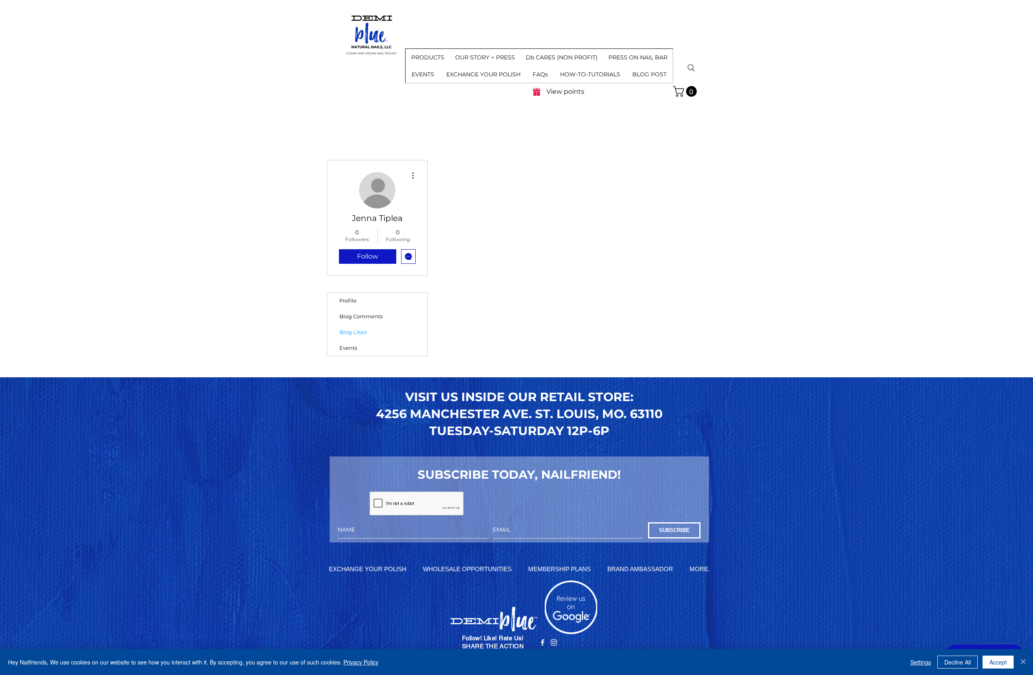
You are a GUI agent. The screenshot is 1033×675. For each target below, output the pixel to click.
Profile (348, 300)
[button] (428, 57)
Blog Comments (361, 316)
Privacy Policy (360, 662)
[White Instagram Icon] (554, 642)
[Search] (691, 68)
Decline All (957, 662)
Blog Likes (353, 332)
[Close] (1023, 662)
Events (348, 348)
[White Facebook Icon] (542, 642)
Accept (998, 662)
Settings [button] (920, 662)
